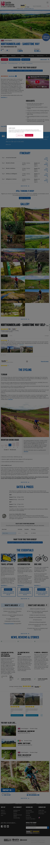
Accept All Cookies (29, 135)
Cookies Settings (20, 135)
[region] (25, 131)
